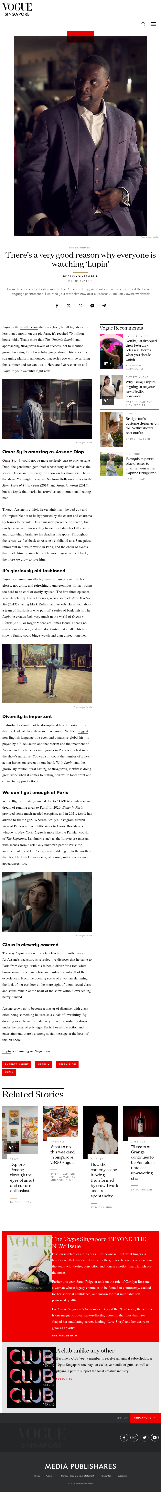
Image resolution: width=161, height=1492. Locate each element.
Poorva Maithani (63, 1177)
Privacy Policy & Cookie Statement (77, 1476)
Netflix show (29, 327)
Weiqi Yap (137, 479)
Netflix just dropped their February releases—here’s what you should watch (141, 350)
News (130, 414)
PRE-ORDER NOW (64, 1335)
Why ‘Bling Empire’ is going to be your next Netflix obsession (141, 388)
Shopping (133, 454)
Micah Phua (104, 1207)
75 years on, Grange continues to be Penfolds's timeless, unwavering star (143, 1162)
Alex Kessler (136, 405)
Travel (15, 1159)
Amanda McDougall (135, 367)
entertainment (17, 1064)
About (37, 1476)
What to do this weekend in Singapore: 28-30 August (62, 1154)
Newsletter (106, 1476)
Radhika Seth (140, 439)
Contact (50, 1476)
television (67, 1064)
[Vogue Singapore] (17, 9)
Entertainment (80, 247)
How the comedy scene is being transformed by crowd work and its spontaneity (104, 1179)
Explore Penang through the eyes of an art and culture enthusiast (22, 1177)
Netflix (44, 1064)
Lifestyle (57, 1141)
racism (54, 743)
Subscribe (64, 1378)
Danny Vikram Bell (83, 276)
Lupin (9, 1072)
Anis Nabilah (64, 1174)
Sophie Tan (23, 1202)
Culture (97, 1159)
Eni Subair (138, 402)
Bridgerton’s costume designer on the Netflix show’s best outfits (142, 425)
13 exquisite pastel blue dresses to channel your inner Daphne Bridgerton (141, 465)
